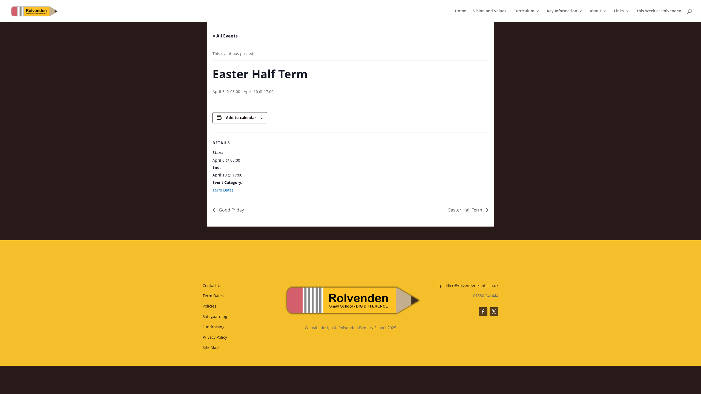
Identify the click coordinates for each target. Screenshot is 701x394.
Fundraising (214, 326)
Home (460, 11)
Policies (209, 306)
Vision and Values (489, 11)
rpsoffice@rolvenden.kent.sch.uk (468, 285)
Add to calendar (241, 117)
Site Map (211, 347)
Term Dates (223, 190)
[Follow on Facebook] (483, 311)
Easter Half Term (465, 210)
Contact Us (212, 285)
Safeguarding (215, 316)
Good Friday (231, 210)
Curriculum (523, 11)
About (595, 11)
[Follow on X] (494, 311)
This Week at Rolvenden (658, 11)
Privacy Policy (215, 337)
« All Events (225, 36)
